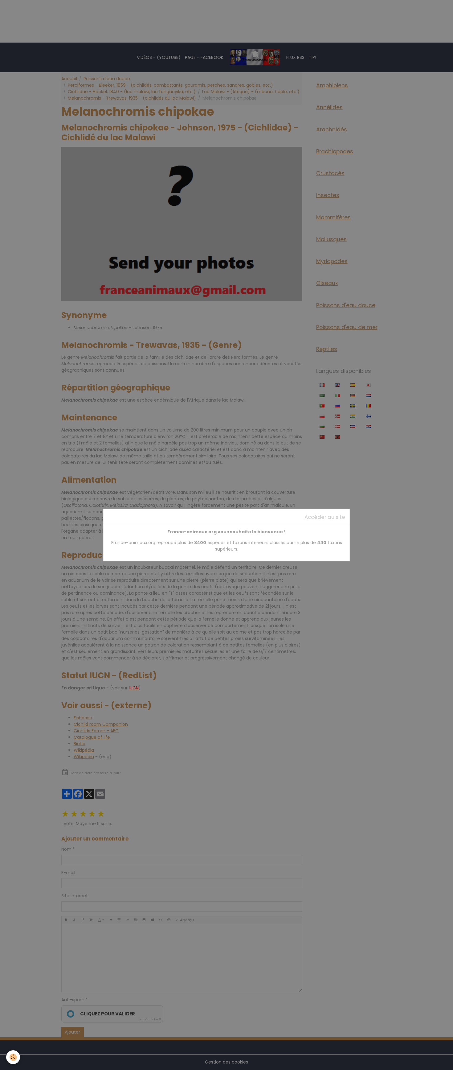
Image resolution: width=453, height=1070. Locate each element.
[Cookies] (13, 1057)
